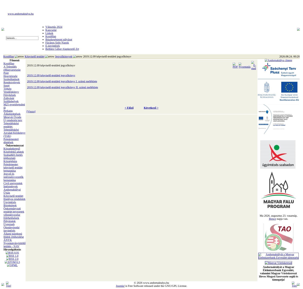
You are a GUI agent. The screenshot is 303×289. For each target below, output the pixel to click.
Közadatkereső (12, 148)
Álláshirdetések (12, 113)
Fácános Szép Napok (57, 42)
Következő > (151, 107)
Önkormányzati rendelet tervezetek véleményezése (14, 211)
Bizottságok (10, 205)
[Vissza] (30, 111)
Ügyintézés (10, 202)
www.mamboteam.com (151, 3)
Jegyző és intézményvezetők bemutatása (13, 177)
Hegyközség (10, 76)
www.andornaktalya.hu (21, 13)
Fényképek (10, 95)
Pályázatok (10, 221)
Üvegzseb (9, 224)
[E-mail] (253, 64)
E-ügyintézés (52, 45)
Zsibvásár (9, 98)
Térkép (7, 88)
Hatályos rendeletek (14, 199)
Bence (272, 218)
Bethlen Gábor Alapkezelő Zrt (62, 48)
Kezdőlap (50, 36)
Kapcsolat (50, 30)
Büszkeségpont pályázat (58, 39)
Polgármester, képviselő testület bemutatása (13, 167)
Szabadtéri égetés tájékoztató (13, 156)
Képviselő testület (34, 56)
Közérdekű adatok (14, 151)
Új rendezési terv (13, 120)
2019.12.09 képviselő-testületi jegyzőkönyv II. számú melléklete (62, 87)
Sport (6, 85)
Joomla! (120, 285)
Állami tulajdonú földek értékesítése (14, 235)
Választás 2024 (53, 26)
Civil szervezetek (13, 183)
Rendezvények (12, 82)
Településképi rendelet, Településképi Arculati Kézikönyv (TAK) (14, 129)
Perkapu (8, 110)
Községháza (10, 161)
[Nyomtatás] (245, 64)
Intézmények (11, 186)
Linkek (49, 33)
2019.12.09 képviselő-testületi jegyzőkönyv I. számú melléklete (62, 81)
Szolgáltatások (11, 79)
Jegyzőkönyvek (63, 56)
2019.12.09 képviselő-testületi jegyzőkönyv (51, 75)
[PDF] (235, 64)
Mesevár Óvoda (12, 117)
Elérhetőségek (11, 217)
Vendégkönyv (11, 91)
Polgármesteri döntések (11, 141)
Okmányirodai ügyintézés (11, 229)
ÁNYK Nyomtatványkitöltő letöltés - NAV (15, 243)
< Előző (129, 107)
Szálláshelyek (11, 101)
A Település (10, 66)
